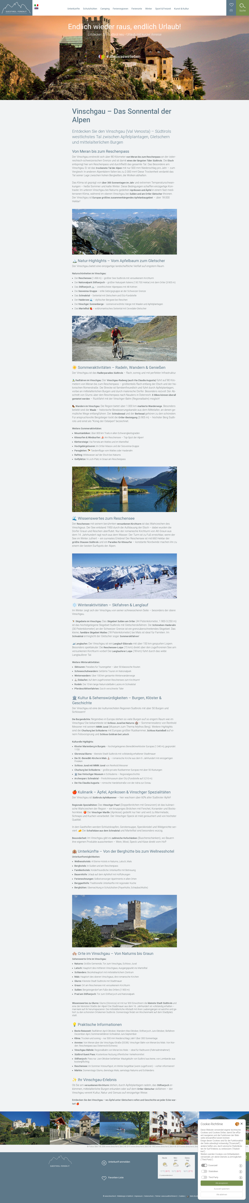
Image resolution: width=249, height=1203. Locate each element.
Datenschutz (149, 1196)
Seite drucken (195, 1196)
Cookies (182, 1196)
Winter (148, 8)
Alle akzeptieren (222, 1183)
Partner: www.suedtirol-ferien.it (166, 1196)
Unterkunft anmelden (119, 1161)
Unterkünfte (73, 8)
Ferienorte (137, 8)
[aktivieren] (204, 1171)
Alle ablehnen (221, 1195)
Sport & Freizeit (163, 8)
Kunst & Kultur (181, 8)
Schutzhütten (90, 8)
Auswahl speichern (222, 1189)
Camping (105, 8)
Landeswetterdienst (167, 1175)
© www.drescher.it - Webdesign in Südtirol (118, 1196)
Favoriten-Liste (116, 1177)
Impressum (138, 1196)
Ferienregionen (120, 8)
